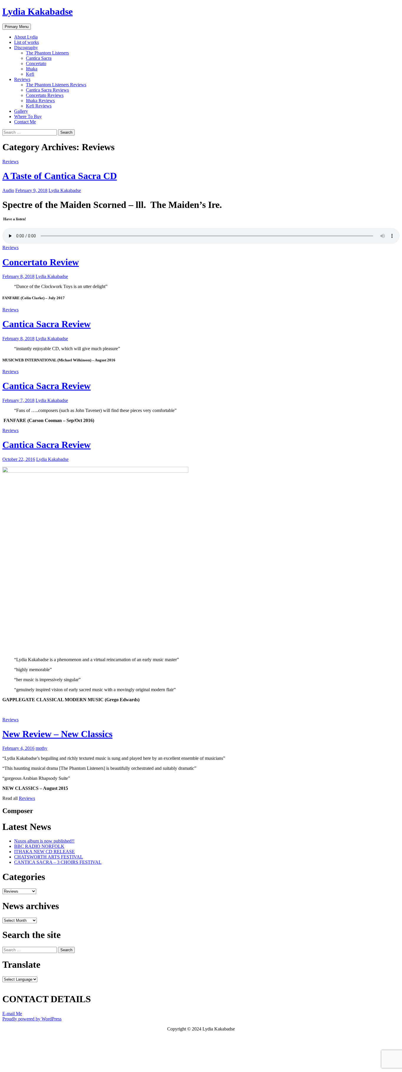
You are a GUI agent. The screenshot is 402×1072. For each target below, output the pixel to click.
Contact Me (25, 121)
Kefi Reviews (39, 105)
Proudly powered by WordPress (32, 1018)
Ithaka (31, 68)
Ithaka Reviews (40, 100)
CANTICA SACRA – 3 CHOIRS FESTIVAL (58, 862)
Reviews (22, 79)
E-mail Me (12, 1013)
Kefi (30, 74)
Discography (26, 47)
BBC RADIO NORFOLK (39, 846)
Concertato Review (40, 262)
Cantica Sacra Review (46, 324)
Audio (8, 190)
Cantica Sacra (39, 58)
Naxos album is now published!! (44, 840)
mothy (41, 748)
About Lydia (26, 36)
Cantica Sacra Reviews (47, 89)
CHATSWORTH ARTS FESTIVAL (48, 856)
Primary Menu (17, 26)
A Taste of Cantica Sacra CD (59, 176)
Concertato (36, 63)
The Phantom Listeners (47, 52)
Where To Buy (28, 116)
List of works (26, 42)
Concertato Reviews (45, 95)
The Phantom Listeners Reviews (56, 84)
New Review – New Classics (57, 734)
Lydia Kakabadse (37, 11)
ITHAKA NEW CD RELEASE (44, 851)
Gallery (21, 111)
